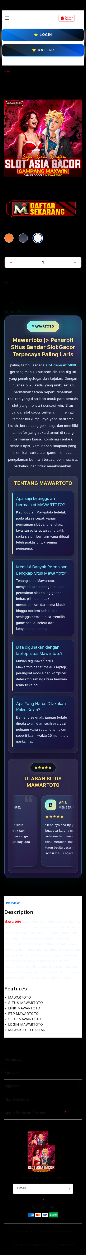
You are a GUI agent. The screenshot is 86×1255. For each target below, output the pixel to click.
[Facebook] (7, 312)
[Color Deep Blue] (23, 238)
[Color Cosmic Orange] (9, 238)
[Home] (36, 18)
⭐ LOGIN (43, 35)
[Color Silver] (38, 238)
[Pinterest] (20, 312)
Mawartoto (12, 921)
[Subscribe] (68, 1188)
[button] (7, 18)
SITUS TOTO (29, 1231)
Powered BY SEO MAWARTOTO (57, 1231)
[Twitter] (13, 312)
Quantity (11, 252)
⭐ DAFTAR (43, 50)
